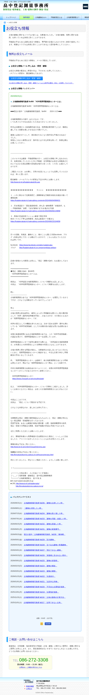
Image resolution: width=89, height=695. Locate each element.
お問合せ (29, 689)
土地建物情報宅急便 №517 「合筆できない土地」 (43, 602)
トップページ (11, 17)
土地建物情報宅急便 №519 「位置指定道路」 (41, 592)
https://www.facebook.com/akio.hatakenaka (35, 245)
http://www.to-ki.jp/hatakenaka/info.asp (25, 182)
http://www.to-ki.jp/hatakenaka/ (27, 483)
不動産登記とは (56, 17)
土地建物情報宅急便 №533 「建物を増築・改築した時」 (46, 519)
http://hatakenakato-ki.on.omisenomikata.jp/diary (37, 248)
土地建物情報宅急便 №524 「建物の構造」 (40, 566)
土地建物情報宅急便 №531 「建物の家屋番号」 (42, 529)
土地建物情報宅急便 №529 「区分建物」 (39, 540)
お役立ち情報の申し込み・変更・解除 (26, 78)
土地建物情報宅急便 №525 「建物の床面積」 (41, 561)
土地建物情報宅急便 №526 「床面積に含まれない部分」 (46, 555)
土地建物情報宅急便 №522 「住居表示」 (39, 576)
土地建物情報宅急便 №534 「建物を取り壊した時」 (44, 513)
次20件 (48, 624)
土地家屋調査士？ (73, 17)
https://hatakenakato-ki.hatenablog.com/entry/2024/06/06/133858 (35, 211)
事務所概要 (30, 686)
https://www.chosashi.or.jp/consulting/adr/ (28, 379)
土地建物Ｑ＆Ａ (41, 17)
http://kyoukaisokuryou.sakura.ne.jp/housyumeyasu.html (32, 455)
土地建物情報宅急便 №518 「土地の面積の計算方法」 (45, 597)
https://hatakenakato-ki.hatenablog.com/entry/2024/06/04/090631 (35, 200)
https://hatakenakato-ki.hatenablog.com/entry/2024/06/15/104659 (35, 221)
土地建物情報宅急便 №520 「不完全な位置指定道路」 (45, 587)
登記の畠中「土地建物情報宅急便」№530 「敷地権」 (44, 534)
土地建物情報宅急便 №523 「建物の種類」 (40, 571)
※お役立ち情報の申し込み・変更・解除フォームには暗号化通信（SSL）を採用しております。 (41, 83)
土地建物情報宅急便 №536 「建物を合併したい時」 (44, 503)
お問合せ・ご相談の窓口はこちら (30, 667)
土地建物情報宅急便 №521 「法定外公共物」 (41, 582)
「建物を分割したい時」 (33, 508)
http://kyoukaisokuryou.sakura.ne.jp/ (29, 486)
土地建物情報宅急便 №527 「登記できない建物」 (43, 550)
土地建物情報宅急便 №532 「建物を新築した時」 (43, 524)
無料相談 (26, 17)
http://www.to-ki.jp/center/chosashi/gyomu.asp (28, 447)
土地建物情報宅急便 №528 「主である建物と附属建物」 (46, 545)
